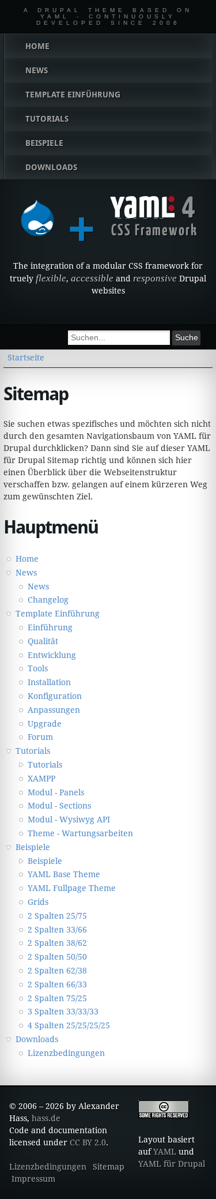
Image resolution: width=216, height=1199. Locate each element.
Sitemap (108, 1166)
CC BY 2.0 (88, 1142)
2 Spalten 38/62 (57, 943)
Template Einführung (58, 613)
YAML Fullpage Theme (72, 888)
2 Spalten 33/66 (57, 929)
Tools (38, 668)
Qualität (43, 641)
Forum (40, 737)
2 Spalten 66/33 (57, 984)
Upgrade (45, 723)
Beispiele (33, 847)
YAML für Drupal (171, 1163)
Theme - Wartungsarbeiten (80, 833)
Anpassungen (54, 710)
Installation (49, 682)
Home (27, 558)
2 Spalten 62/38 (57, 970)
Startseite (25, 357)
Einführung (50, 627)
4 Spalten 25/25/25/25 (69, 1025)
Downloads (37, 1039)
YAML (164, 1151)
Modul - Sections (59, 805)
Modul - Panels (56, 792)
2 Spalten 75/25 (57, 998)
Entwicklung (52, 655)
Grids (38, 902)
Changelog (48, 599)
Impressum (33, 1178)
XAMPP (41, 778)
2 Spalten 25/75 (57, 915)
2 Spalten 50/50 (57, 956)
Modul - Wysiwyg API (69, 819)
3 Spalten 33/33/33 (63, 1011)
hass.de (46, 1118)
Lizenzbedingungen (66, 1053)
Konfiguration (55, 696)
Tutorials (33, 751)
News (26, 572)
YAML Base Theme (64, 874)
